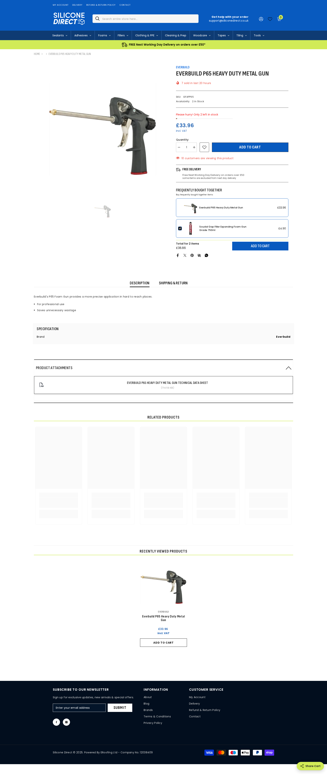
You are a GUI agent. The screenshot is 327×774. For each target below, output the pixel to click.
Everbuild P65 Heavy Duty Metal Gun (221, 207)
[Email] (199, 255)
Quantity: (182, 140)
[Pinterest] (192, 255)
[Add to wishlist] (204, 147)
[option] (102, 129)
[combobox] (149, 18)
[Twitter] (185, 255)
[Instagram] (66, 722)
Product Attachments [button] (54, 368)
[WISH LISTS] (270, 19)
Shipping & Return (173, 283)
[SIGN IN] (261, 19)
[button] (163, 367)
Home (37, 54)
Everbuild (182, 67)
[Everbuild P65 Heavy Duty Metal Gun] (163, 584)
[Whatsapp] (206, 255)
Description (139, 283)
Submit (120, 707)
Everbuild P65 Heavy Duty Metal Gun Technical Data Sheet (167, 383)
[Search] (146, 18)
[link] (58, 502)
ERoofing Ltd (109, 752)
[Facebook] (177, 255)
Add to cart (250, 147)
